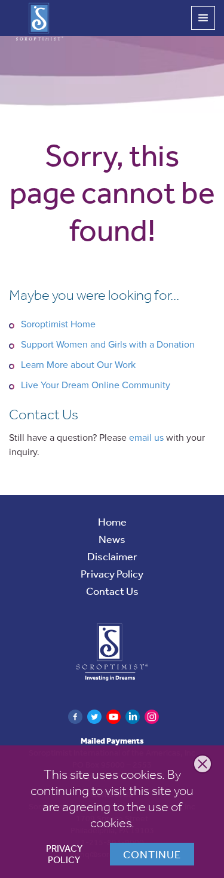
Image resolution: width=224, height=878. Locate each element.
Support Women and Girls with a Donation (108, 345)
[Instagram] (152, 717)
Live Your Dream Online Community (95, 385)
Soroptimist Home (58, 324)
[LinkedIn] (132, 717)
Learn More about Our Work (78, 365)
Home (112, 521)
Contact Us (112, 590)
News (112, 538)
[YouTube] (113, 717)
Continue (152, 854)
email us (146, 438)
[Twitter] (94, 717)
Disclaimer (112, 556)
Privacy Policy (64, 854)
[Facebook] (75, 717)
